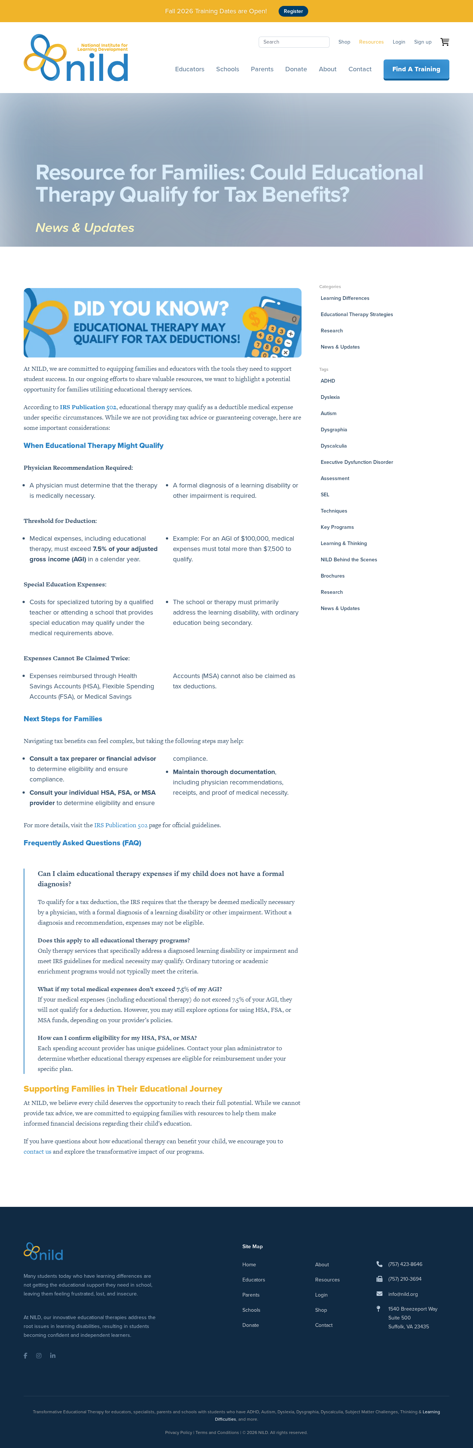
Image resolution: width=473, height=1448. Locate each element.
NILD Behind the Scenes (349, 560)
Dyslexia (330, 397)
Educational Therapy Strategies (357, 314)
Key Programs (337, 527)
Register (293, 11)
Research (332, 331)
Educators (189, 69)
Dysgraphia (334, 430)
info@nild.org (403, 1294)
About (328, 69)
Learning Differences (345, 298)
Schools (227, 69)
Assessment (335, 478)
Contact (360, 69)
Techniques (334, 511)
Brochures (333, 576)
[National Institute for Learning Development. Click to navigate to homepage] (76, 57)
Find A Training (416, 69)
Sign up (423, 42)
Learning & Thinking (344, 543)
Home (249, 1265)
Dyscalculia (334, 446)
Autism (329, 413)
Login (399, 42)
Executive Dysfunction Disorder (357, 462)
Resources (371, 42)
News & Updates (85, 227)
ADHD (328, 381)
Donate (296, 69)
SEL (325, 495)
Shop (344, 42)
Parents (262, 69)
